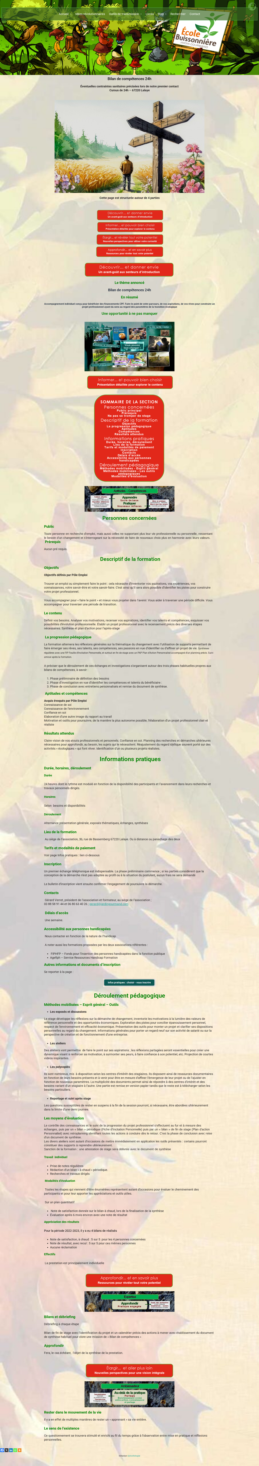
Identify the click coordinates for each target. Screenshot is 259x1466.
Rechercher (178, 14)
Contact (195, 14)
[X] (6, 1450)
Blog (161, 14)
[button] (65, 14)
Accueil (64, 14)
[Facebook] (2, 1450)
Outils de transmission (124, 14)
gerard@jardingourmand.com (108, 904)
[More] (19, 1450)
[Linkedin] (11, 1450)
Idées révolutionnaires (90, 14)
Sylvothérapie (129, 1456)
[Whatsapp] (15, 1450)
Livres (150, 14)
